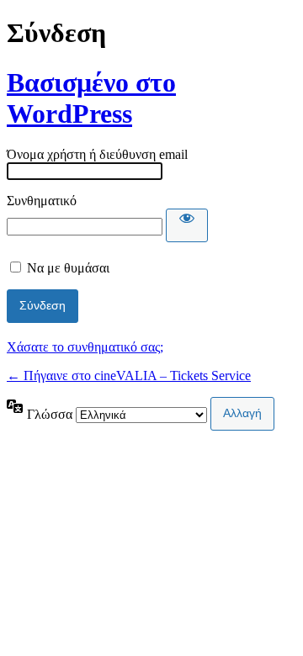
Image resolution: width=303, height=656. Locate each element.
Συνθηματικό (42, 200)
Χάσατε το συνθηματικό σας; (85, 347)
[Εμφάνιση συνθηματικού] (187, 225)
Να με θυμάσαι (68, 268)
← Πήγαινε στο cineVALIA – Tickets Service (129, 375)
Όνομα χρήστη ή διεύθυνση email (97, 154)
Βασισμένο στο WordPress (91, 98)
